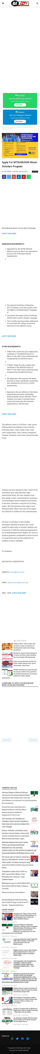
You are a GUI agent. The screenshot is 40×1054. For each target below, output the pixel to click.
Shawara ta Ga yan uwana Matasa (13, 892)
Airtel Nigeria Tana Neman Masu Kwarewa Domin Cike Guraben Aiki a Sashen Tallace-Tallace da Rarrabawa (25, 1000)
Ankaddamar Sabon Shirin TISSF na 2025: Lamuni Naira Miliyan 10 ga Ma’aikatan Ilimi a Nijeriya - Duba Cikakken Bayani (24, 916)
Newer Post (6, 740)
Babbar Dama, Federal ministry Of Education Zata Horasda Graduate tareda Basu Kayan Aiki (25, 989)
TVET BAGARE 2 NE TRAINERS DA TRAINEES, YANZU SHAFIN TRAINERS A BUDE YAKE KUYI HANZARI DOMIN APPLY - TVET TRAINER (24, 964)
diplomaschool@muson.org (18, 583)
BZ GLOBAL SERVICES (22, 1050)
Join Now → (20, 105)
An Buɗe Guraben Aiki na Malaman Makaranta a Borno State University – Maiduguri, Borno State (25, 1010)
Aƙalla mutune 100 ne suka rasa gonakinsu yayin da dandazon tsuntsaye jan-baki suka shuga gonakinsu (24, 647)
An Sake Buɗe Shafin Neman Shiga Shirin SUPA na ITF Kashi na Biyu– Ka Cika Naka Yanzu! (25, 1019)
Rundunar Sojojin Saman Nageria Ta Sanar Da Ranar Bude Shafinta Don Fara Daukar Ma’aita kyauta (25, 655)
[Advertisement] (20, 30)
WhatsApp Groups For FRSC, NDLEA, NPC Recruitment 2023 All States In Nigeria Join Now (16, 885)
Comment (35, 171)
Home (4, 127)
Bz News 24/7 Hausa (24, 1048)
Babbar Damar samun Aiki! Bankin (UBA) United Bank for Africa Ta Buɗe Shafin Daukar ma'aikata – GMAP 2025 (25, 952)
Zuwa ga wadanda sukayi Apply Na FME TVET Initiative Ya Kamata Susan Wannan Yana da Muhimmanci (25, 941)
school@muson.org (17, 572)
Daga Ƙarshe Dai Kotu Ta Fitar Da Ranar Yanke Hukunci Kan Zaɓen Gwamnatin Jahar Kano (24, 663)
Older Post (33, 740)
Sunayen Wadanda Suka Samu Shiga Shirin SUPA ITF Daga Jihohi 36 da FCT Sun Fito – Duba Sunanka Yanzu (15, 902)
